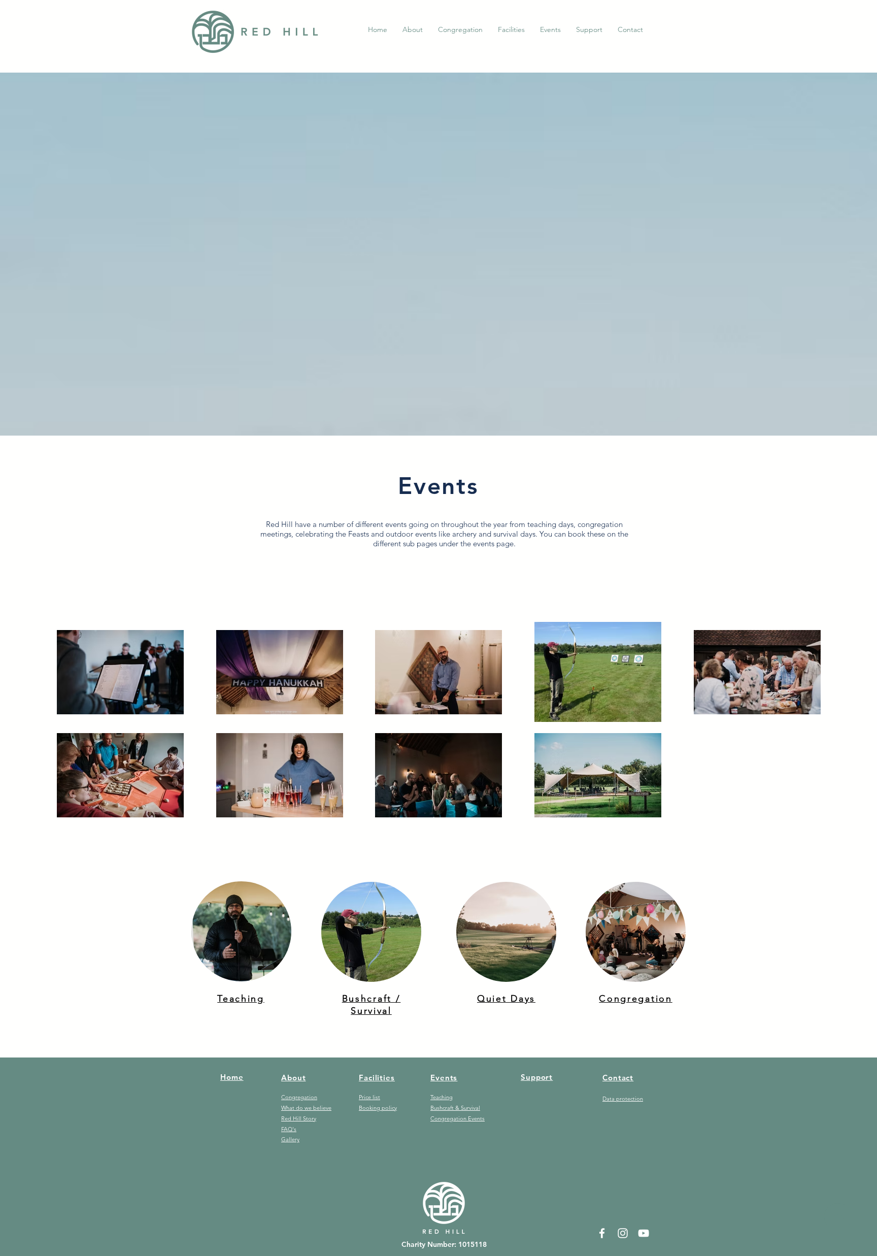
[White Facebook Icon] (602, 1233)
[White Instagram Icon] (622, 1233)
